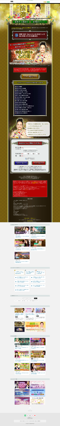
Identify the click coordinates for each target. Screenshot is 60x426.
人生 (15, 300)
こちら (26, 189)
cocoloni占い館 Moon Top (16, 27)
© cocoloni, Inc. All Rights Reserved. (30, 423)
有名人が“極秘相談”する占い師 (34, 300)
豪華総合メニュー (33, 218)
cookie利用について (30, 417)
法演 (27, 300)
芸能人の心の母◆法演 (26, 27)
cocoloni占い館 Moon (30, 418)
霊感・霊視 (23, 300)
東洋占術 (19, 300)
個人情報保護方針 (35, 182)
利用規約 (34, 183)
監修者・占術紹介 (26, 218)
